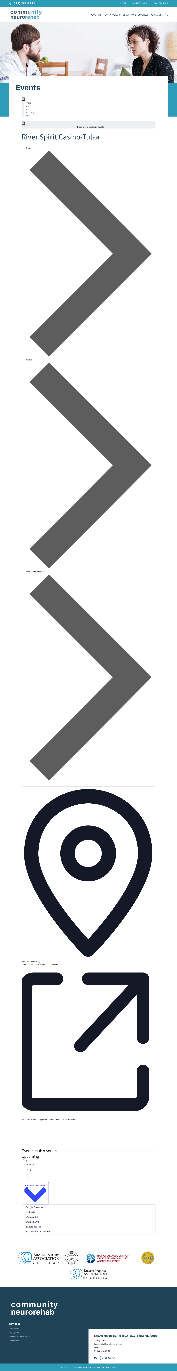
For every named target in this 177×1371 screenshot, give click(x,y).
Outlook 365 (32, 1216)
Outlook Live (32, 1221)
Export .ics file (33, 1226)
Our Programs (112, 14)
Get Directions (52, 964)
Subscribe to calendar (35, 1185)
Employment (14, 1332)
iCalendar (31, 1212)
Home (123, 3)
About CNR (96, 14)
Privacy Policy (110, 1367)
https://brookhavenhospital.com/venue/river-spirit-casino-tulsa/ (49, 1119)
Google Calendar (34, 1207)
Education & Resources (135, 14)
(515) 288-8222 (23, 3)
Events (28, 148)
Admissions (140, 3)
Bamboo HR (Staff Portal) (20, 1336)
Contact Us (161, 3)
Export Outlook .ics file (38, 1231)
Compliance (14, 1340)
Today (28, 1169)
